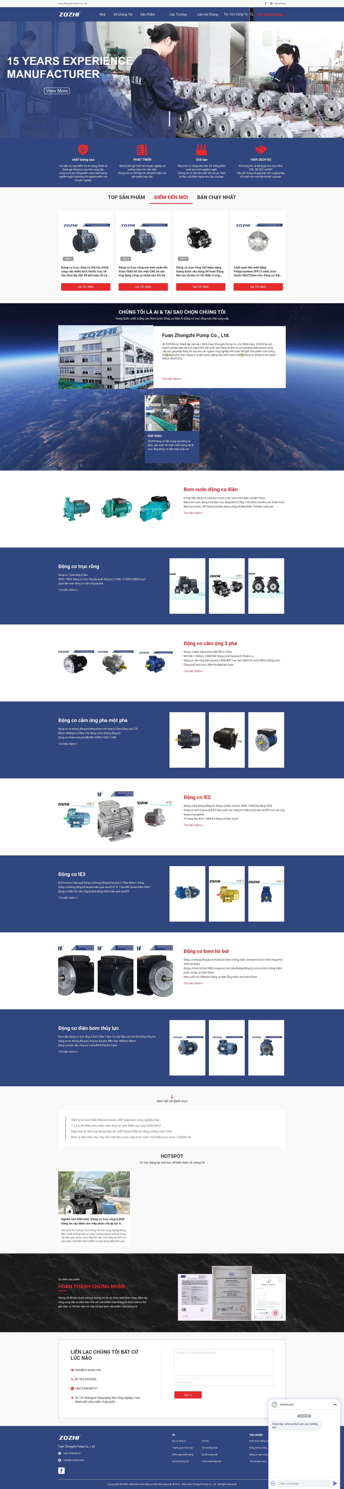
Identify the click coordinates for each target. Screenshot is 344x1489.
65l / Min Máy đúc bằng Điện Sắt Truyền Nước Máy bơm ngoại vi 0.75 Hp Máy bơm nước (129, 1131)
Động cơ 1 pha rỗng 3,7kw (73, 574)
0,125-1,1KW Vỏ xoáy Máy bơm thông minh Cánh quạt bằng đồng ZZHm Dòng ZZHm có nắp (83, 271)
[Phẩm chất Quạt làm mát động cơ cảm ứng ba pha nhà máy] (266, 586)
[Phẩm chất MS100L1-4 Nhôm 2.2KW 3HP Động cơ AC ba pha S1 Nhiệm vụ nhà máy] (115, 663)
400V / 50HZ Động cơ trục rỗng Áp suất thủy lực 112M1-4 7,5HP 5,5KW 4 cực (101, 579)
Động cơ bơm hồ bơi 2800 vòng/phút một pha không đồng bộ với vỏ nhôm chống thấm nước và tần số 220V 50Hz (233, 970)
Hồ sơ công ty (179, 1441)
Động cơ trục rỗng (78, 566)
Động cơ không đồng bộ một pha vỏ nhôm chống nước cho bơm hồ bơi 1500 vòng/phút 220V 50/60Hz (233, 961)
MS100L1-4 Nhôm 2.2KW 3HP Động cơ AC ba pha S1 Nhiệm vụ (219, 656)
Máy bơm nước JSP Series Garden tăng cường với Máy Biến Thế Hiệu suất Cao (229, 506)
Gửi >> (188, 1394)
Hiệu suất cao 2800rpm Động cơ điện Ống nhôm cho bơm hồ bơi (220, 976)
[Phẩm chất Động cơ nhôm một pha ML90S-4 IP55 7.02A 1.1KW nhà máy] (266, 739)
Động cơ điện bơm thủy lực (88, 1028)
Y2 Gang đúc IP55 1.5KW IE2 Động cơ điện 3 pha (211, 818)
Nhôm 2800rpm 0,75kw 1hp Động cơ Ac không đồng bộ (89, 733)
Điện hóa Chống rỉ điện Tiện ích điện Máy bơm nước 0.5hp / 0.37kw (115, 1120)
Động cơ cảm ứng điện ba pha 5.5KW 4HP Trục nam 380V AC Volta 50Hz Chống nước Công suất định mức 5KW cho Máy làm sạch (232, 662)
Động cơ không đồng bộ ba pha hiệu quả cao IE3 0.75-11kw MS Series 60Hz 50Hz (104, 886)
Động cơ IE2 (197, 797)
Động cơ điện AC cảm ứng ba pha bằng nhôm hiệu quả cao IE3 (93, 891)
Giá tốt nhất (86, 286)
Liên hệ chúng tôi (180, 1461)
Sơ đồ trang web (210, 1454)
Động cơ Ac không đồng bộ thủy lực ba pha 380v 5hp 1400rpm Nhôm (97, 1040)
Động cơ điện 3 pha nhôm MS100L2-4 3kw (208, 651)
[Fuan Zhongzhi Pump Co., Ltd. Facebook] (266, 3)
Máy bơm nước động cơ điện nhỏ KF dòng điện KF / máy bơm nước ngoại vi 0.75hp (125, 1137)
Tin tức (205, 1441)
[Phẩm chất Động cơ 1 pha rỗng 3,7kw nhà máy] (187, 586)
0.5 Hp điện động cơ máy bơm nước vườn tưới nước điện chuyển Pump (224, 497)
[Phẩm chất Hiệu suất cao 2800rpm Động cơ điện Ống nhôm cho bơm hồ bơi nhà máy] (155, 970)
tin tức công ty (236, 14)
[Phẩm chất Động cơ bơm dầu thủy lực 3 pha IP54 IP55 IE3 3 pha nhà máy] (266, 1047)
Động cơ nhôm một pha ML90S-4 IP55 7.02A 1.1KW (87, 737)
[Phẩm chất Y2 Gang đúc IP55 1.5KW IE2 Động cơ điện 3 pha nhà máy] (155, 816)
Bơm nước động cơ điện (211, 489)
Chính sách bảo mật (211, 1461)
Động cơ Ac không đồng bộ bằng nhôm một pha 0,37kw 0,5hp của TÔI (97, 728)
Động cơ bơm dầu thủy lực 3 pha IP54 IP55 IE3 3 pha (87, 1045)
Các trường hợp (209, 1447)
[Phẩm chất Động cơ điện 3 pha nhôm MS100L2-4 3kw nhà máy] (76, 663)
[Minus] (335, 1404)
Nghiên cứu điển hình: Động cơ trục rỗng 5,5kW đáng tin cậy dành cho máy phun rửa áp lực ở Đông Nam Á (92, 1221)
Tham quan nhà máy (182, 1447)
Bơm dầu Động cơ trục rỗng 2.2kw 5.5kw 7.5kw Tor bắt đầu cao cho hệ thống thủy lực (107, 1036)
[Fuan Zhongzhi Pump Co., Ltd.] (70, 14)
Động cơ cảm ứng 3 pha (210, 643)
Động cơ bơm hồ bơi (206, 951)
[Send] (335, 1483)
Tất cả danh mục (257, 1461)
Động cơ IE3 (71, 874)
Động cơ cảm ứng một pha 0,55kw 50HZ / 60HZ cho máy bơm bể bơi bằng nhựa (199, 271)
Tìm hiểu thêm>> (172, 378)
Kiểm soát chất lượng (182, 1454)
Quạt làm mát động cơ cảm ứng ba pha (80, 583)
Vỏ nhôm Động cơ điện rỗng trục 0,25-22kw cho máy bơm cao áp (256, 269)
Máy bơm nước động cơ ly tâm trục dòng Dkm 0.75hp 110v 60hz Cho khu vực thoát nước (234, 502)
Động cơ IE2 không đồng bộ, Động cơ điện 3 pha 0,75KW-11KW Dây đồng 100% (228, 805)
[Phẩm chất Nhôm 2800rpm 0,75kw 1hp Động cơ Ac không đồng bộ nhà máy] (227, 739)
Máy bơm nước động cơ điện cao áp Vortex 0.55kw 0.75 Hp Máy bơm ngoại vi (122, 1125)
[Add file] (273, 1483)
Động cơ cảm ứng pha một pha (92, 720)
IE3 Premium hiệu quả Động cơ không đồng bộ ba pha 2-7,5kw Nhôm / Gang (101, 882)
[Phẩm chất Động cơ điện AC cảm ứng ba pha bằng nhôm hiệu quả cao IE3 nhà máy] (266, 893)
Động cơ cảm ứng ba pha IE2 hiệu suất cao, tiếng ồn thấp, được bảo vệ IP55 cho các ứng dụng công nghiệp (234, 812)
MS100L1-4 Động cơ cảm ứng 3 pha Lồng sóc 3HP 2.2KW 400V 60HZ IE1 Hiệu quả (142, 271)
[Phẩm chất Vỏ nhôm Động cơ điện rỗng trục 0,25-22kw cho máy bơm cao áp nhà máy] (258, 238)
